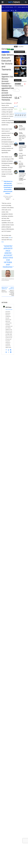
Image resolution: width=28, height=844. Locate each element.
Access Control (21, 126)
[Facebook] (6, 349)
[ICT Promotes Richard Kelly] (16, 127)
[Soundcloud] (6, 351)
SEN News (8, 307)
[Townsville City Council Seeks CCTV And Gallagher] (16, 172)
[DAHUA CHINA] (20, 60)
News (12, 49)
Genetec (7, 199)
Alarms (20, 153)
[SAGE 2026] (20, 71)
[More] (7, 298)
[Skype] (10, 349)
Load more (19, 183)
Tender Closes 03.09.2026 (22, 180)
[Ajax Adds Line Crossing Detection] (16, 155)
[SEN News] (4, 329)
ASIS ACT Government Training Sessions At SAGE (11, 293)
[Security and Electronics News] (14, 2)
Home (3, 7)
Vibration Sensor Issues (4, 291)
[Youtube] (10, 351)
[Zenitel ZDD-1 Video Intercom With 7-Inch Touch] (16, 134)
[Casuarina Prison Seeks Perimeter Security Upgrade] (16, 144)
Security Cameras (9, 7)
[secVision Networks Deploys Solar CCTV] (16, 163)
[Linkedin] (8, 349)
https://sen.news (9, 309)
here (10, 237)
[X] (8, 351)
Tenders (22, 143)
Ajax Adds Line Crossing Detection (22, 157)
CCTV (15, 7)
